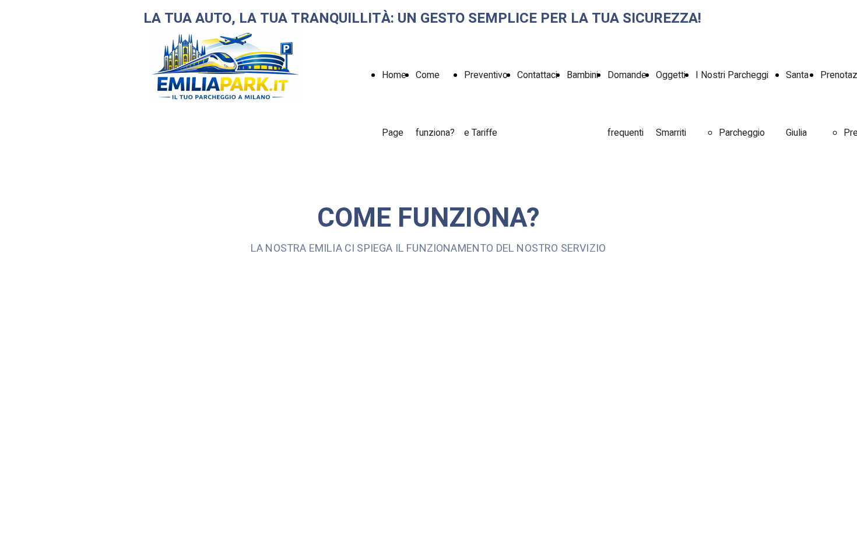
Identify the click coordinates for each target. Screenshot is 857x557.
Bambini (582, 75)
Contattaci (537, 75)
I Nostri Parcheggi (732, 75)
